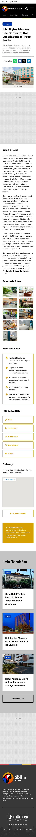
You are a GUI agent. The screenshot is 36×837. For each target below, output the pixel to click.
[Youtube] (25, 817)
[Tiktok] (10, 817)
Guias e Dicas (14, 15)
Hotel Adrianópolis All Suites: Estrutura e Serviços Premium (16, 682)
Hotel (7, 24)
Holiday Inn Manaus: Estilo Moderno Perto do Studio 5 (16, 641)
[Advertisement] (18, 118)
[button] (15, 61)
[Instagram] (18, 817)
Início (4, 15)
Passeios (25, 15)
